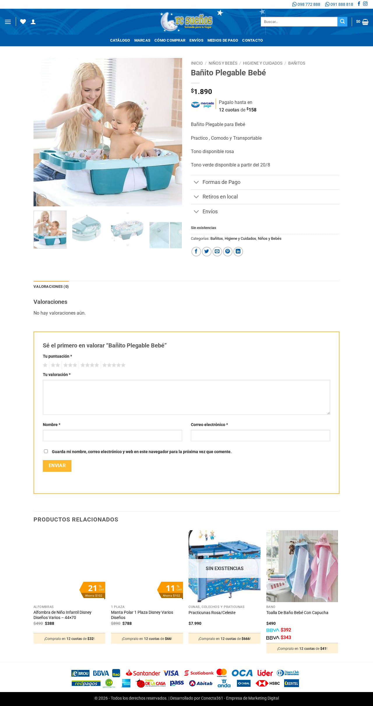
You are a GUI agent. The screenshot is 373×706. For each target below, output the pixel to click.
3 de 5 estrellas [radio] (69, 365)
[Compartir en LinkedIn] (238, 251)
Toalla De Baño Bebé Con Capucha (297, 612)
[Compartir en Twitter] (207, 251)
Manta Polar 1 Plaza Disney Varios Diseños (142, 615)
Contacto (252, 40)
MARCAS (142, 40)
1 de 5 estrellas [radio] (44, 365)
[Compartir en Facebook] (196, 251)
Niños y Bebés (223, 63)
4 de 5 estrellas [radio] (89, 365)
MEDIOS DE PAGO (222, 40)
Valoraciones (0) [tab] (51, 286)
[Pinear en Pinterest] (228, 251)
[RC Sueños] (186, 22)
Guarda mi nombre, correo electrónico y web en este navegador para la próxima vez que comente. (142, 451)
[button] (7, 22)
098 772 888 (308, 4)
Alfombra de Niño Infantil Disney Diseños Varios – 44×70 (63, 615)
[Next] (172, 132)
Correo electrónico (209, 424)
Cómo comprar (169, 40)
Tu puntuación (57, 356)
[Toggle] (196, 183)
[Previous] (43, 132)
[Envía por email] (217, 251)
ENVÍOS (196, 40)
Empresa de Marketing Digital (252, 698)
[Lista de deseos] (23, 21)
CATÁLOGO (120, 40)
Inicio (197, 63)
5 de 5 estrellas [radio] (113, 365)
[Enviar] (342, 22)
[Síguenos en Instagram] (365, 4)
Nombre (51, 424)
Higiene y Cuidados (262, 63)
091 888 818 (341, 4)
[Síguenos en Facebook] (359, 4)
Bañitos (296, 63)
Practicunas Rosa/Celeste (212, 612)
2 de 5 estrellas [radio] (54, 365)
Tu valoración (57, 374)
